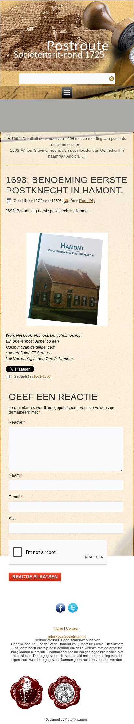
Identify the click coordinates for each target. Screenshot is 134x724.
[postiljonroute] (61, 608)
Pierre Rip (87, 201)
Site (12, 519)
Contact (72, 628)
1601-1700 (42, 376)
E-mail (16, 497)
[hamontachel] (26, 709)
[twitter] (73, 608)
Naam (15, 475)
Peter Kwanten (76, 719)
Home (58, 628)
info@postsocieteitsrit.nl (67, 636)
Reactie (17, 422)
